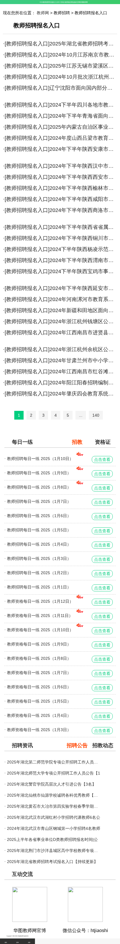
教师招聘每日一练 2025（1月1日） (39, 587)
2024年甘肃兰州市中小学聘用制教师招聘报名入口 (83, 360)
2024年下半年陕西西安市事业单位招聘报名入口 (83, 177)
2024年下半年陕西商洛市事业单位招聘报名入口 (83, 210)
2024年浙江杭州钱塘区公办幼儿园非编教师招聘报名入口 (83, 321)
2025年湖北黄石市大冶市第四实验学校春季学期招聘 (53, 806)
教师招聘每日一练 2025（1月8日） (39, 487)
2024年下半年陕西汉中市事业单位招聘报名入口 (83, 166)
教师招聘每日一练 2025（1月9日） (39, 473)
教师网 (43, 12)
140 (95, 415)
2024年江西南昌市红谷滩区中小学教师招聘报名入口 (83, 371)
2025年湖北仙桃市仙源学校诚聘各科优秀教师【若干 (53, 795)
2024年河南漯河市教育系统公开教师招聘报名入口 (83, 299)
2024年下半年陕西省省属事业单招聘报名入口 (83, 227)
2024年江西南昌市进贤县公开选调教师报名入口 (83, 332)
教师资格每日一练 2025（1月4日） (39, 715)
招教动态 (102, 745)
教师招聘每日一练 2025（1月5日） (39, 530)
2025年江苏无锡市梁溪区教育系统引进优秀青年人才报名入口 (83, 66)
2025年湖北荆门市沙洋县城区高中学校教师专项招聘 (53, 850)
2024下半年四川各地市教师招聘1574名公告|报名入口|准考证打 (83, 105)
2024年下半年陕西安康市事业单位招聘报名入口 (83, 149)
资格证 (103, 442)
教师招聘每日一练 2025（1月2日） (39, 572)
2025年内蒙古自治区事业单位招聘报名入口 (83, 127)
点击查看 (102, 459)
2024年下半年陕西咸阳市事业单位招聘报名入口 (83, 199)
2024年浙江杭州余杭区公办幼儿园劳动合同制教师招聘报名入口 (83, 349)
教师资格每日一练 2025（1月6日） (39, 687)
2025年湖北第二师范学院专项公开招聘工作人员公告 (53, 762)
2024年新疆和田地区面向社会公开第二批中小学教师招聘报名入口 (83, 310)
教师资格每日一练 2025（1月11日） (40, 615)
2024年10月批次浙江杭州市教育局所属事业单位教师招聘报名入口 (83, 77)
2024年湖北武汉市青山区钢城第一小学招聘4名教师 (53, 828)
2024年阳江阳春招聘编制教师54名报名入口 (83, 383)
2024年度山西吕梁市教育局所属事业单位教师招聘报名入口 (83, 138)
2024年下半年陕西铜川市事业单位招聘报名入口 (83, 238)
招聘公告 (77, 745)
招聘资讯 (22, 745)
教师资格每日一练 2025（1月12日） (40, 601)
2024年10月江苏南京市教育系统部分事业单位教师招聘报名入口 (83, 55)
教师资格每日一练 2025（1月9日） (39, 644)
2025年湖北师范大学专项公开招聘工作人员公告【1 (53, 773)
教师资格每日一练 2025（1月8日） (39, 658)
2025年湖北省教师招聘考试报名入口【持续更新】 (83, 44)
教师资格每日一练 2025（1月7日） (39, 672)
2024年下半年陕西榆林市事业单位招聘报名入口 (83, 188)
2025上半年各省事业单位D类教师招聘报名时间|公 (52, 839)
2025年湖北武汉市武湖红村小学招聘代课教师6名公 (53, 817)
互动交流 (22, 874)
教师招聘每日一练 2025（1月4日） (39, 544)
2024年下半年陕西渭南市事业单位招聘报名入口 (83, 260)
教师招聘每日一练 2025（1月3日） (39, 558)
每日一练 (22, 442)
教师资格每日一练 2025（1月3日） (39, 729)
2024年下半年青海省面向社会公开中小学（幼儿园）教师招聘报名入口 (83, 116)
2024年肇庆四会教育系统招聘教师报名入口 (83, 394)
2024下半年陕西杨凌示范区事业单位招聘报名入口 (83, 249)
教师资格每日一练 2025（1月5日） (39, 701)
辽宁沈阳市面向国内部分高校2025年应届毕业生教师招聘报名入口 (83, 88)
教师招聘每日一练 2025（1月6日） (39, 515)
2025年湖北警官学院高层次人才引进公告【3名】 (51, 784)
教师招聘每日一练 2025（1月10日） (40, 458)
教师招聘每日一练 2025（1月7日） (39, 501)
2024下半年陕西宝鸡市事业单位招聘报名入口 (83, 271)
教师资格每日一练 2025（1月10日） (40, 629)
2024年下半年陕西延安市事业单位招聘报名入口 (83, 288)
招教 (77, 442)
